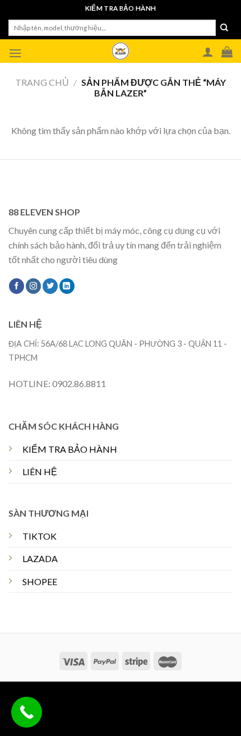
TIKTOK (39, 536)
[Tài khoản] (208, 51)
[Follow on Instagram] (33, 286)
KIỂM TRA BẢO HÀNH (69, 449)
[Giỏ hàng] (227, 51)
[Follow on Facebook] (16, 286)
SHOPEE (39, 581)
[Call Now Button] (26, 712)
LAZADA (40, 558)
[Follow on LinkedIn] (67, 286)
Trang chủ (42, 82)
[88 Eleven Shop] (120, 51)
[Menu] (15, 53)
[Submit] (224, 28)
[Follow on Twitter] (50, 286)
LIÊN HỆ (39, 471)
